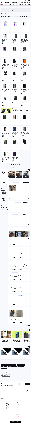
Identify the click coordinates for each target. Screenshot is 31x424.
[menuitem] (6, 4)
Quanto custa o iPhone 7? (5, 373)
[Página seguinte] (21, 164)
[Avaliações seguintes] (29, 325)
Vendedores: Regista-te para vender (8, 391)
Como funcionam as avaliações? (4, 184)
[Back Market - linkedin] (3, 398)
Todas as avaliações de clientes (8, 407)
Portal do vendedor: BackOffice (7, 394)
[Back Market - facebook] (2, 400)
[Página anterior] (9, 164)
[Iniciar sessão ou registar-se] (27, 2)
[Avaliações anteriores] (27, 325)
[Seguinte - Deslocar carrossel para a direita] (29, 170)
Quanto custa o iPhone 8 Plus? (6, 376)
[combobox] (2, 16)
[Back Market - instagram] (2, 398)
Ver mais (10, 221)
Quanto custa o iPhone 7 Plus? (6, 374)
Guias (7, 403)
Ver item (25, 256)
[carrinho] (29, 2)
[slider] (1, 193)
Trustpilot (22, 390)
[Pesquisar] (11, 2)
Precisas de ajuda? (23, 2)
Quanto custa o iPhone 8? (5, 375)
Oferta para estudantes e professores (3, 394)
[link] (27, 110)
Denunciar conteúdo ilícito (17, 409)
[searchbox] (16, 2)
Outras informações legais (17, 404)
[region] (19, 174)
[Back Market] (5, 2)
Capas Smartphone (24, 6)
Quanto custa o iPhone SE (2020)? (6, 377)
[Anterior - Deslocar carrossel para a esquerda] (27, 170)
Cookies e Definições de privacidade (18, 402)
